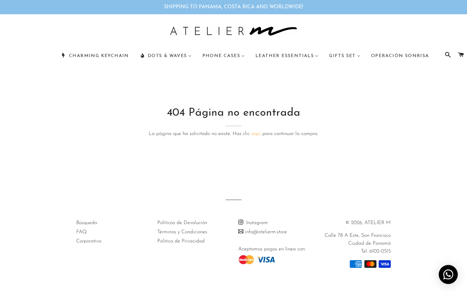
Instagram (256, 222)
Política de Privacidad (181, 241)
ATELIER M (377, 222)
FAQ (81, 232)
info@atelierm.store (265, 232)
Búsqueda (86, 222)
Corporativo (88, 241)
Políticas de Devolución (182, 222)
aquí (256, 133)
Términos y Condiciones (182, 232)
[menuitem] (95, 56)
